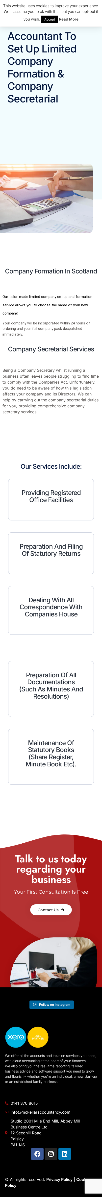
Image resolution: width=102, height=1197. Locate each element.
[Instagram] (51, 1154)
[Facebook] (37, 1154)
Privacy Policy (59, 1179)
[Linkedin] (64, 1154)
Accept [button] (49, 19)
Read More (68, 19)
